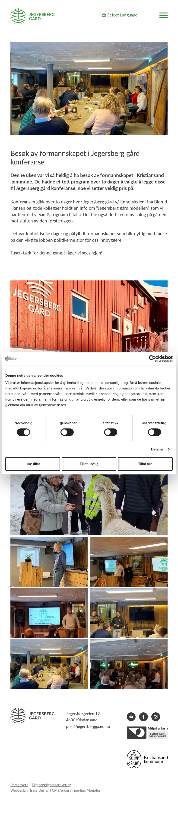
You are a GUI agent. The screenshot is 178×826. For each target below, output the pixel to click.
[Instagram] (155, 716)
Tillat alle (145, 464)
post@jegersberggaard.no (88, 726)
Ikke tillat (32, 464)
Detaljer (157, 449)
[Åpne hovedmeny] (163, 16)
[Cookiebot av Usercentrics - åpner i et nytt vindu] (152, 358)
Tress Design (39, 790)
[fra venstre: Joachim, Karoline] (129, 562)
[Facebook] (143, 716)
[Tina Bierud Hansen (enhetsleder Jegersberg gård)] (49, 562)
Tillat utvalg (89, 464)
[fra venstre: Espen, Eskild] (129, 613)
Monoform (95, 790)
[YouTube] (131, 716)
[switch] (67, 432)
